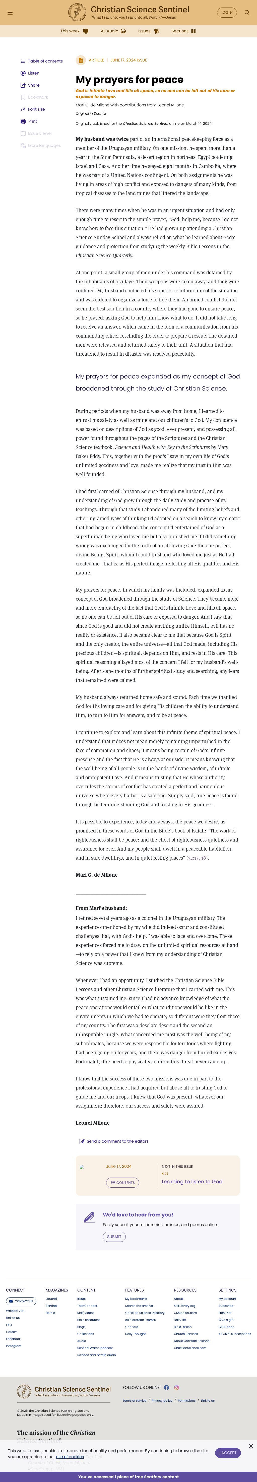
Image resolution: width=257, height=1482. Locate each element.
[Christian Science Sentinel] (128, 12)
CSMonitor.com (185, 1312)
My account (227, 1298)
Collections (85, 1333)
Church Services (186, 1333)
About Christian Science (191, 1340)
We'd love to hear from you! (138, 1215)
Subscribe (226, 1305)
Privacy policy (162, 1400)
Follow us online (141, 1388)
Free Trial (225, 1312)
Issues (81, 1298)
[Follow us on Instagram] (176, 1388)
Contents (125, 1182)
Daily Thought (135, 1333)
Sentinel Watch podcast (95, 1347)
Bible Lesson (183, 1326)
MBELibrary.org (184, 1305)
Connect (15, 1290)
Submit (114, 1237)
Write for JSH (15, 1310)
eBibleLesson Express (140, 1319)
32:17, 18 (197, 858)
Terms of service (134, 1400)
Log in (227, 12)
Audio (81, 1340)
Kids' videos (85, 1312)
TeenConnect (87, 1305)
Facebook (13, 1338)
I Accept (228, 1453)
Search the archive (139, 1305)
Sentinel (51, 1305)
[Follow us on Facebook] (166, 1388)
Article (96, 60)
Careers (11, 1331)
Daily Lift (180, 1319)
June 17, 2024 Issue (128, 60)
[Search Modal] (247, 13)
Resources (185, 1290)
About (178, 1298)
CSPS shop (226, 1326)
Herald (50, 1312)
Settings (227, 1290)
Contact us (24, 1301)
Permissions (187, 1400)
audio (96, 1355)
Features (134, 1290)
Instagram (13, 1345)
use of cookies (70, 1457)
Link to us (13, 1317)
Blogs (81, 1326)
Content (86, 1290)
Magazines (57, 1290)
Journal (51, 1298)
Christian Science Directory (145, 1312)
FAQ (9, 1324)
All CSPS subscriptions (235, 1333)
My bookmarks (136, 1298)
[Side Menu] (10, 13)
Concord (131, 1326)
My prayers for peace (130, 79)
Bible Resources (88, 1319)
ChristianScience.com (190, 1347)
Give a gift (226, 1319)
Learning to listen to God (192, 1181)
